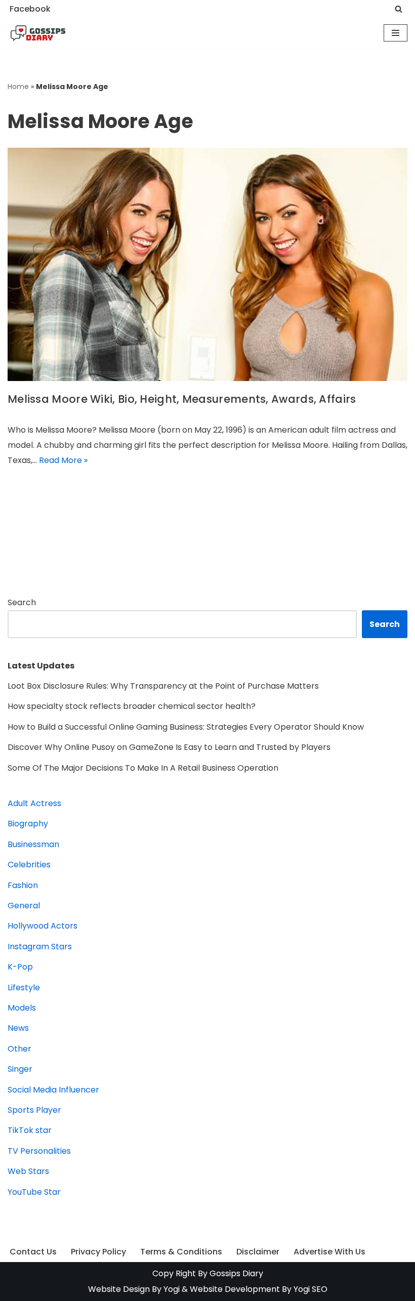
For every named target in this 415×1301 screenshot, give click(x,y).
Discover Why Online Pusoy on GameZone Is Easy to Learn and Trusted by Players (169, 747)
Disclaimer (257, 1251)
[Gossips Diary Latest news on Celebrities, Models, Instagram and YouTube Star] (38, 33)
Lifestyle (24, 987)
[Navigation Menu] (395, 32)
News (18, 1028)
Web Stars (28, 1171)
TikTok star (30, 1130)
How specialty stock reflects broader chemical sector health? (132, 706)
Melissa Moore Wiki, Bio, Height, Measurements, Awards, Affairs (182, 399)
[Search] (398, 9)
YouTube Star (34, 1192)
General (24, 905)
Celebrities (29, 864)
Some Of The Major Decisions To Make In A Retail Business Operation (143, 768)
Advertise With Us (329, 1251)
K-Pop (20, 967)
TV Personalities (39, 1151)
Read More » (63, 460)
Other (19, 1049)
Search (22, 602)
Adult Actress (34, 803)
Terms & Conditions (181, 1251)
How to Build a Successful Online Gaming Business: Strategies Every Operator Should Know (186, 727)
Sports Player (34, 1110)
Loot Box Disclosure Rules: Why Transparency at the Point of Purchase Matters (163, 686)
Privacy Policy (98, 1251)
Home (18, 86)
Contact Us (33, 1251)
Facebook (30, 9)
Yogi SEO (310, 1289)
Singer (20, 1069)
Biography (28, 823)
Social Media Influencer (53, 1090)
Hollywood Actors (42, 926)
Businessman (33, 844)
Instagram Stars (40, 946)
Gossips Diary (236, 1273)
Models (22, 1008)
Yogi (170, 1289)
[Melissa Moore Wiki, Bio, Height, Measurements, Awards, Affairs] (207, 264)
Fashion (23, 885)
